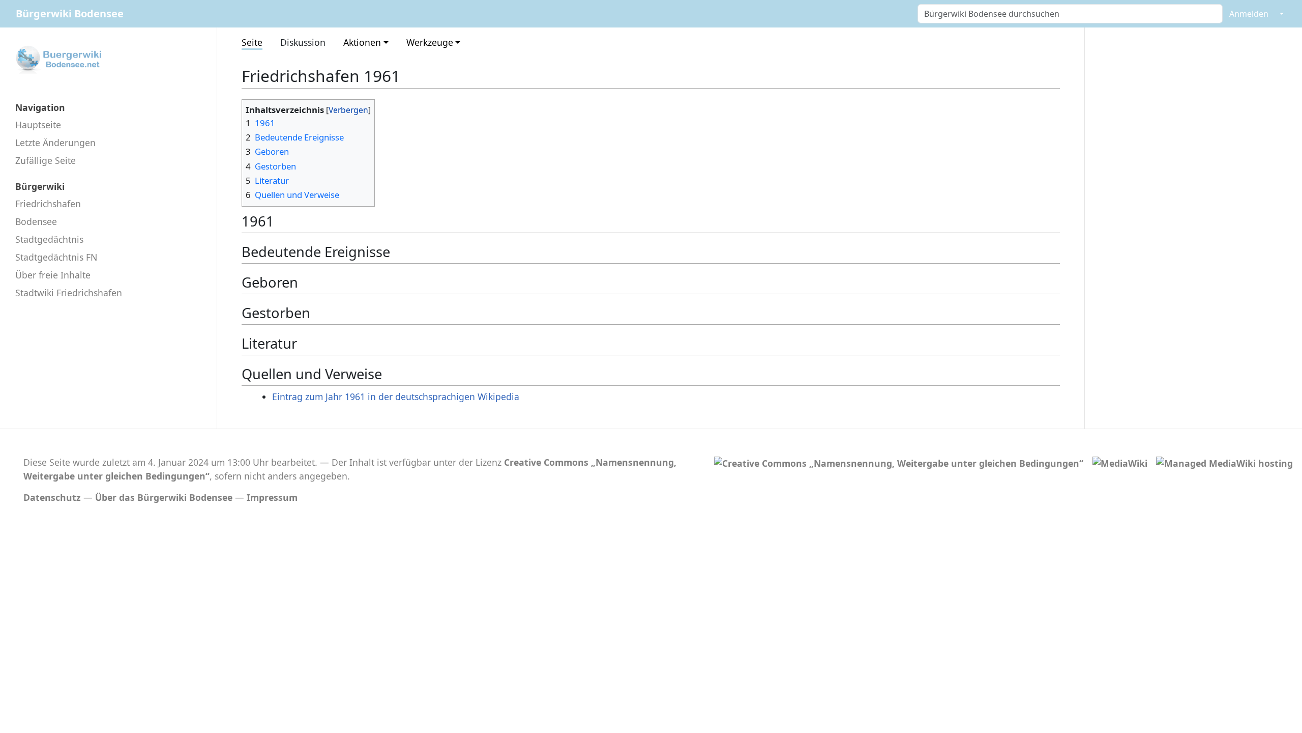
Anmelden (1248, 13)
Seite (252, 42)
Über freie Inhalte (53, 275)
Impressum (272, 497)
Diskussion (303, 42)
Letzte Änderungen (55, 142)
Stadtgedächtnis (49, 239)
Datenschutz (52, 497)
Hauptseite (38, 125)
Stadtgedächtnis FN (56, 257)
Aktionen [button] (362, 42)
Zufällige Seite (45, 160)
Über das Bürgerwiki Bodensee (163, 497)
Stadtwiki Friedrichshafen (68, 293)
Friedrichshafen (48, 204)
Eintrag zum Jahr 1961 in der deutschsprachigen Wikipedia (395, 396)
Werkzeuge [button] (429, 42)
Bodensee (36, 221)
